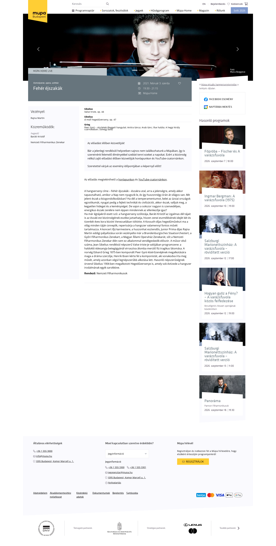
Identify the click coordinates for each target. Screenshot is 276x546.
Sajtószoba (132, 493)
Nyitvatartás (114, 482)
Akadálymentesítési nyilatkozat (60, 495)
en (204, 3)
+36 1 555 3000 (44, 451)
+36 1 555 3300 (116, 467)
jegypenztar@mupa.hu (120, 472)
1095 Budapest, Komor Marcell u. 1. (55, 461)
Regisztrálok (195, 461)
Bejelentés (118, 493)
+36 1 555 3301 (138, 467)
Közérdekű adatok (82, 495)
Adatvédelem (40, 493)
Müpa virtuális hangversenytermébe (219, 84)
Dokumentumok (101, 493)
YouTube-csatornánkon (152, 179)
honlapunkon (126, 179)
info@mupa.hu (44, 456)
